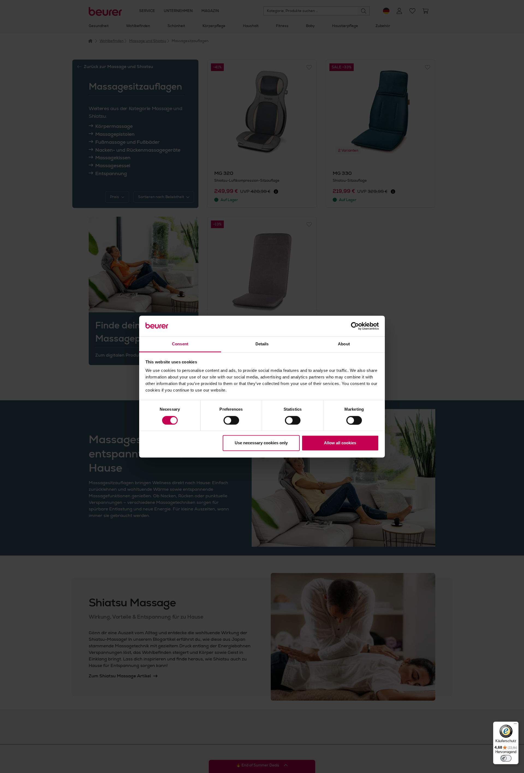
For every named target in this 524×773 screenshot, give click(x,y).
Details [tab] (262, 344)
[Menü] (515, 725)
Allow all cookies (340, 443)
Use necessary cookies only (261, 443)
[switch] (231, 420)
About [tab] (344, 344)
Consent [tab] (180, 344)
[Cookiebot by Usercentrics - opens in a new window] (355, 326)
